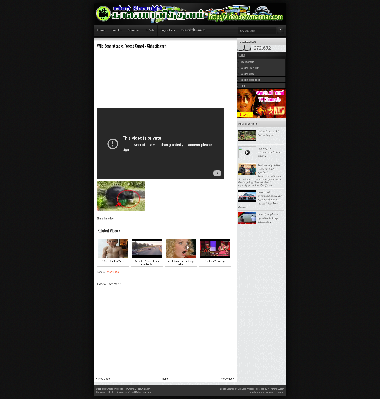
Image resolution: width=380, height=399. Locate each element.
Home (101, 30)
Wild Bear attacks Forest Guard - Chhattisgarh (131, 46)
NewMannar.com (276, 389)
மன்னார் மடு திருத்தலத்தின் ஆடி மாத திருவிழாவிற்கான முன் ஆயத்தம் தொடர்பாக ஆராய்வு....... (260, 199)
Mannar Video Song (250, 79)
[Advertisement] (128, 81)
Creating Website (114, 389)
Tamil (243, 85)
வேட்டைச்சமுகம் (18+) (268, 131)
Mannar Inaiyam (276, 392)
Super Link (168, 30)
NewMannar (130, 389)
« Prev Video (103, 378)
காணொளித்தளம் (122, 392)
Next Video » (228, 378)
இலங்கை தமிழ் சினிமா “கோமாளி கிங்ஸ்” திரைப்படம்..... (269, 168)
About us (133, 30)
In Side (149, 30)
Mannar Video (247, 74)
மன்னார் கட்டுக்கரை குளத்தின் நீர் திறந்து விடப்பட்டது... (268, 217)
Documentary (247, 62)
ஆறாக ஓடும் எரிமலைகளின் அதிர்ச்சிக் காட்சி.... (270, 151)
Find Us (116, 30)
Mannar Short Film (249, 68)
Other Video (112, 272)
